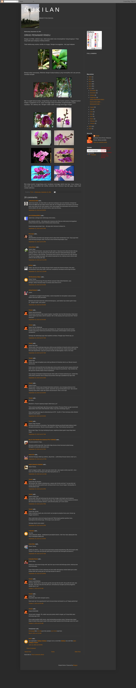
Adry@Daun (32, 247)
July (91, 109)
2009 (90, 126)
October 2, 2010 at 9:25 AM (36, 623)
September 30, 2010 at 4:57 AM (37, 553)
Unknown (31, 531)
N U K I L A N (41, 9)
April (91, 116)
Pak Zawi (31, 234)
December (93, 90)
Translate (93, 154)
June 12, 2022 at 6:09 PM (35, 645)
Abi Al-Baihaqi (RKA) (35, 215)
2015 (90, 77)
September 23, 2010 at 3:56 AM (37, 305)
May (91, 114)
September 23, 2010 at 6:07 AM (37, 353)
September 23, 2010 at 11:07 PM (37, 459)
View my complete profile (100, 142)
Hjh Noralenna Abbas (35, 277)
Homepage (32, 631)
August (92, 107)
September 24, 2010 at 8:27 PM (37, 504)
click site (39, 631)
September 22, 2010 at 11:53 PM (37, 271)
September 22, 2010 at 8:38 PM (37, 210)
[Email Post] (54, 192)
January (92, 123)
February (92, 121)
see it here (54, 631)
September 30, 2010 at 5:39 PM (37, 573)
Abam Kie (31, 454)
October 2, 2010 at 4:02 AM (36, 588)
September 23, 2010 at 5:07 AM (37, 338)
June (91, 111)
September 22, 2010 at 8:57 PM (37, 228)
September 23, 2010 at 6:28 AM (37, 392)
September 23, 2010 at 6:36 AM (37, 416)
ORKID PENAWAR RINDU (97, 99)
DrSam (31, 265)
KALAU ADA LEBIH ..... (96, 102)
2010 (90, 88)
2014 (90, 79)
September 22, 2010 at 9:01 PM (37, 241)
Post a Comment (31, 648)
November (93, 93)
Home (53, 651)
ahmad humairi (33, 290)
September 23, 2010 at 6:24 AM (37, 378)
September (93, 97)
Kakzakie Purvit (33, 559)
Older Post (77, 651)
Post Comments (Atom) (38, 654)
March (92, 119)
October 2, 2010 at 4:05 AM (36, 603)
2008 (90, 128)
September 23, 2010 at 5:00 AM (37, 319)
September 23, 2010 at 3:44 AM (37, 284)
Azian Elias (32, 544)
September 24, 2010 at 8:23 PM (37, 489)
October (92, 95)
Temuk (30, 310)
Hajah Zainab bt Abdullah (36, 464)
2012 (90, 84)
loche (30, 638)
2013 (90, 81)
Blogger (75, 665)
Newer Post (28, 651)
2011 (90, 86)
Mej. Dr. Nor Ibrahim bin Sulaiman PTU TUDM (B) (42, 439)
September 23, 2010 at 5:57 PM (37, 449)
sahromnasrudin (33, 200)
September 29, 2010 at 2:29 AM (37, 538)
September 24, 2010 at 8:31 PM (37, 525)
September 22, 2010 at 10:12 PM (37, 260)
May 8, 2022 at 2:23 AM (35, 633)
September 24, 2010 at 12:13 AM (37, 474)
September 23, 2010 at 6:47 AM (37, 434)
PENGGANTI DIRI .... (95, 104)
